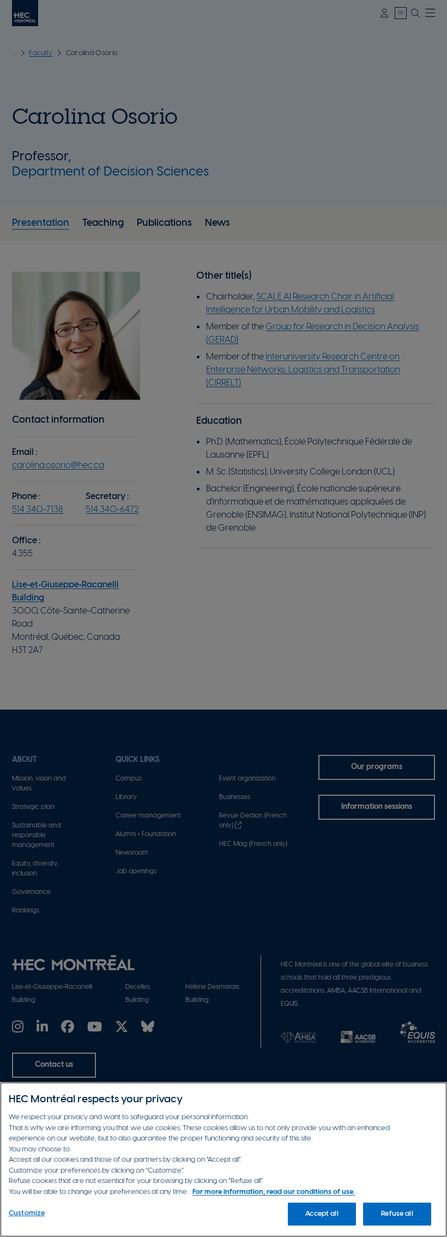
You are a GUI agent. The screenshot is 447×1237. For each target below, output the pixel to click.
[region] (223, 1159)
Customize (27, 1213)
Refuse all (397, 1213)
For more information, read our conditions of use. (273, 1192)
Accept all (321, 1213)
